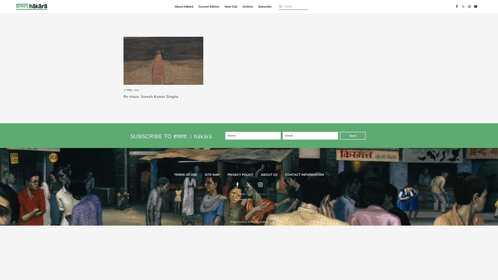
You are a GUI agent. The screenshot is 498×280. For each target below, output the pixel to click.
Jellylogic (257, 199)
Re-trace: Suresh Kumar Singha (151, 97)
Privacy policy (240, 175)
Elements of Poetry (256, 194)
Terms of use (185, 175)
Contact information (304, 175)
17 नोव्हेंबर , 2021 (131, 90)
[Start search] (280, 7)
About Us (269, 175)
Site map (212, 175)
